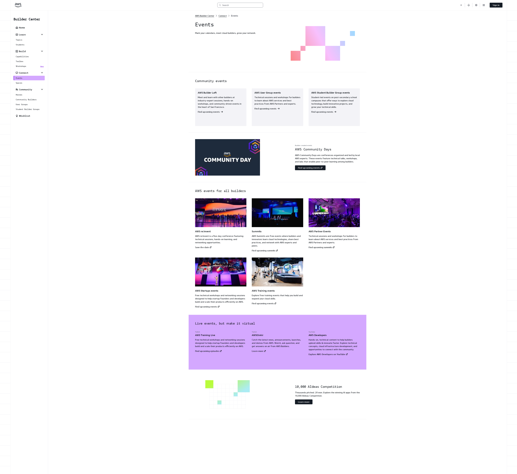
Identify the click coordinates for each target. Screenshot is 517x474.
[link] (234, 15)
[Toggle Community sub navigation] (42, 89)
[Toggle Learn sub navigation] (42, 34)
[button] (461, 5)
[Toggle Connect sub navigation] (42, 72)
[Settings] (476, 5)
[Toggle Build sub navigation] (42, 51)
